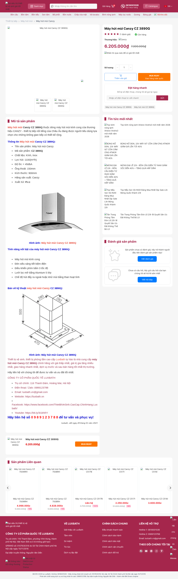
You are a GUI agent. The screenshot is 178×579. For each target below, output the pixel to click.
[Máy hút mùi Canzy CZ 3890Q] (43, 105)
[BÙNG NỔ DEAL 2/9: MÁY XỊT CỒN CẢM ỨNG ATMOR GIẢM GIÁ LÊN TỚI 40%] (111, 151)
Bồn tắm (25, 14)
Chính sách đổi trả (110, 552)
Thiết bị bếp (11, 21)
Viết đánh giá (147, 259)
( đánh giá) (125, 34)
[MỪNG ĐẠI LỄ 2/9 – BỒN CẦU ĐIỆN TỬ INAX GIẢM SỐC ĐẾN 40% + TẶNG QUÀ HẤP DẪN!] (111, 174)
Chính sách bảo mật (111, 541)
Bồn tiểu (35, 14)
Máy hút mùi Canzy (45, 21)
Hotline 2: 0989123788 (149, 534)
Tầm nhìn (68, 535)
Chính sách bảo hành (111, 535)
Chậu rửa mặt (80, 14)
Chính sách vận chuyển (112, 547)
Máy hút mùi (27, 21)
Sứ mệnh (68, 541)
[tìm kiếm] (52, 6)
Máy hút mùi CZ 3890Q (144, 107)
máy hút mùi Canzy (38, 288)
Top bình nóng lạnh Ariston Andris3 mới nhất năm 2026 (145, 125)
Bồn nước (67, 14)
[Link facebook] (141, 551)
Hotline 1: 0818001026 (149, 530)
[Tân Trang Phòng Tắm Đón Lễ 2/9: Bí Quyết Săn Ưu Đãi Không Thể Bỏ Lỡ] (111, 222)
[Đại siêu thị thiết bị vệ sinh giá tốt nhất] (15, 6)
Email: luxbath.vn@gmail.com (152, 538)
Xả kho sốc (162, 14)
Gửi (162, 98)
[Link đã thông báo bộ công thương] (14, 563)
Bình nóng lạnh (109, 14)
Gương (137, 14)
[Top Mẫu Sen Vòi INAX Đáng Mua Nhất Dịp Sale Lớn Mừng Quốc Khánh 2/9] (111, 198)
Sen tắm (46, 14)
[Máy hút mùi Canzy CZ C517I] (122, 482)
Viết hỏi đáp (147, 279)
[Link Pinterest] (161, 551)
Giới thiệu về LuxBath (73, 530)
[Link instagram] (156, 551)
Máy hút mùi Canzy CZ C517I (122, 499)
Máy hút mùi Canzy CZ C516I (154, 499)
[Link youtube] (146, 551)
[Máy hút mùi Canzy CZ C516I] (155, 482)
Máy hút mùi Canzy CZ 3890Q (58, 243)
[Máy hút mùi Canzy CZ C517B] (89, 482)
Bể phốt (56, 14)
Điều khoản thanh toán (112, 530)
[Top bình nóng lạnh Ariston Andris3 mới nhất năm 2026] (111, 130)
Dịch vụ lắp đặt (71, 552)
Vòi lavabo (94, 14)
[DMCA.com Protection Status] (29, 563)
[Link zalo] (151, 551)
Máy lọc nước (125, 14)
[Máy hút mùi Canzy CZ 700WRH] (23, 482)
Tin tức (67, 547)
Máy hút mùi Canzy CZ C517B (89, 499)
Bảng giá (147, 14)
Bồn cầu (14, 14)
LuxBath (61, 359)
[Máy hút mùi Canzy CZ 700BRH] (56, 482)
